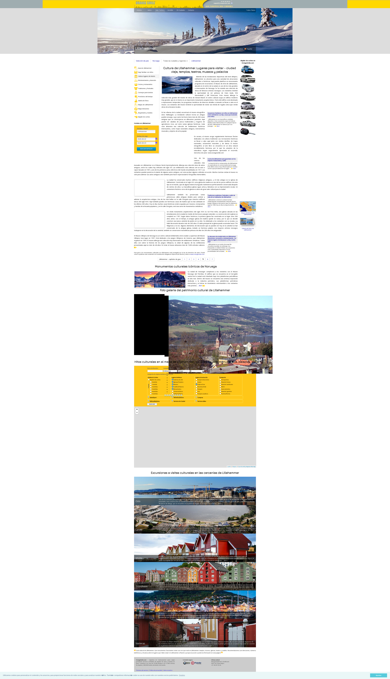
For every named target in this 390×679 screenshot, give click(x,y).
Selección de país (142, 61)
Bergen (139, 615)
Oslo (138, 501)
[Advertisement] (176, 148)
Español (249, 49)
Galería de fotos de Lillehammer (248, 229)
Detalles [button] (182, 675)
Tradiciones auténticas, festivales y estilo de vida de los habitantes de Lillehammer (221, 196)
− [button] (137, 412)
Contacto (191, 10)
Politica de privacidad (156, 670)
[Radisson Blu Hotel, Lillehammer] (173, 396)
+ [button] (137, 409)
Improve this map (251, 466)
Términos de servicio (142, 670)
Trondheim (142, 586)
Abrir (218, 126)
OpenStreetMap (242, 466)
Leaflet (229, 466)
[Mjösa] (171, 396)
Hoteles (139, 10)
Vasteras (140, 643)
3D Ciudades (181, 10)
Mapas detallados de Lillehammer (247, 213)
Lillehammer (196, 61)
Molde (139, 558)
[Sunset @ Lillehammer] (179, 396)
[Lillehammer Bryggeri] (175, 396)
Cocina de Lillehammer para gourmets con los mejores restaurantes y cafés (222, 159)
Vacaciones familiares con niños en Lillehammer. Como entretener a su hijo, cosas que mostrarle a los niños (223, 114)
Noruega (156, 61)
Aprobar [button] (378, 675)
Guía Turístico (160, 10)
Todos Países (250, 10)
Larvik (139, 529)
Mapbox (235, 466)
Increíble (170, 10)
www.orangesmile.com (197, 254)
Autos (150, 10)
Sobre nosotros (167, 670)
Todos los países (237, 49)
